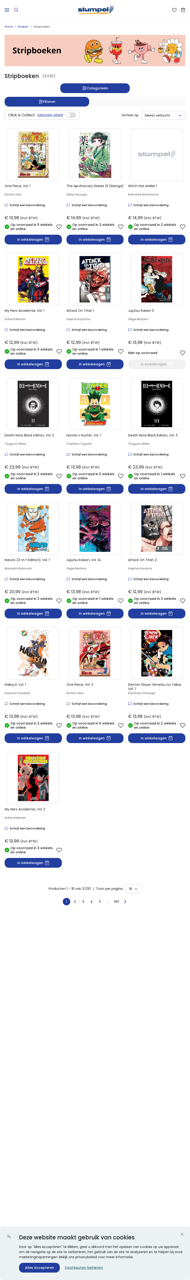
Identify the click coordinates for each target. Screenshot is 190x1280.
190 (116, 901)
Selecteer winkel (50, 115)
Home (9, 27)
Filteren (49, 101)
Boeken (23, 27)
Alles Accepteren (39, 1267)
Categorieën (97, 88)
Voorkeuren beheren (84, 1267)
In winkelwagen (30, 239)
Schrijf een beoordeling (27, 205)
